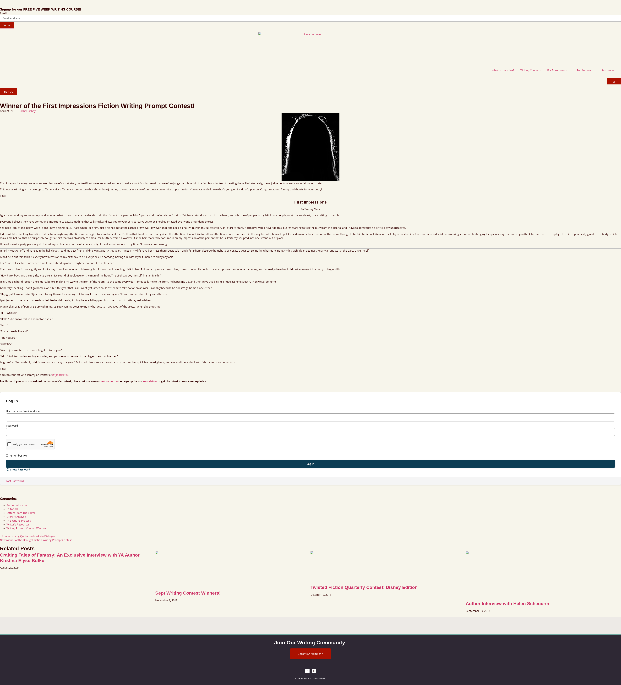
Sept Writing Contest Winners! (188, 593)
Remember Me (17, 455)
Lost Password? (15, 481)
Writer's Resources (18, 524)
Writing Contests (530, 70)
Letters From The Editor (20, 513)
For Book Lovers (557, 70)
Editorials (12, 509)
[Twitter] (314, 671)
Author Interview (16, 505)
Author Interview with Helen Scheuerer (508, 603)
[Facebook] (307, 671)
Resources (607, 70)
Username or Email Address (23, 411)
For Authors (584, 70)
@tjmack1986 (60, 375)
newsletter (150, 381)
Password (12, 425)
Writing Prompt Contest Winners (26, 528)
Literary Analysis (16, 517)
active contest (110, 381)
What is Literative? (503, 70)
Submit (7, 25)
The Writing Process (18, 520)
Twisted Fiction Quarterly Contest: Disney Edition (364, 587)
